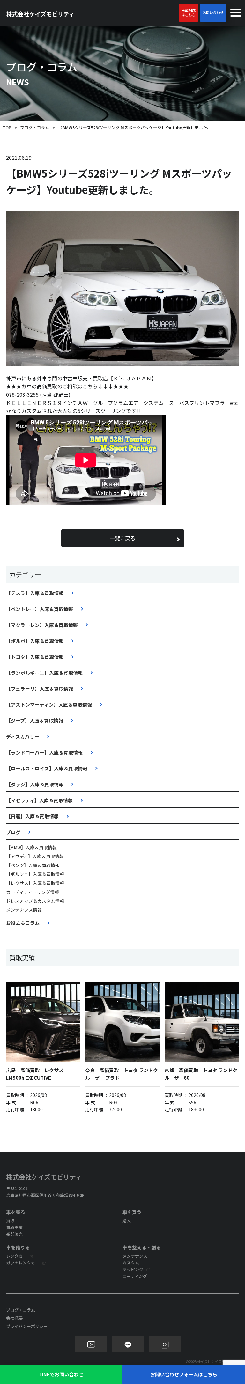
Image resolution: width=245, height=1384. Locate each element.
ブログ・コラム (34, 127)
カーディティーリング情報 (32, 892)
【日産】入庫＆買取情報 (32, 816)
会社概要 (14, 1318)
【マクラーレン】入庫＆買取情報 (42, 625)
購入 (126, 1221)
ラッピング (132, 1269)
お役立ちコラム (23, 922)
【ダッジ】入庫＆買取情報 (34, 784)
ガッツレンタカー (22, 1263)
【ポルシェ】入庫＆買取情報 (35, 874)
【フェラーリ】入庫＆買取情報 (39, 688)
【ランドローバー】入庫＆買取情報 (44, 752)
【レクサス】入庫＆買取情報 (35, 883)
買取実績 (14, 1227)
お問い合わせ (213, 12)
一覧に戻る (122, 538)
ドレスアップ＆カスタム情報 (35, 901)
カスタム (130, 1263)
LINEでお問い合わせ (61, 1374)
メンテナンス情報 (24, 910)
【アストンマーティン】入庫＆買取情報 (49, 704)
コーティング (134, 1276)
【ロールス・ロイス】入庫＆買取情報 (46, 768)
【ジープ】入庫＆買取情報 (34, 720)
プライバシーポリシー (27, 1326)
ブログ (13, 832)
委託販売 (14, 1234)
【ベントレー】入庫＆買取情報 (39, 609)
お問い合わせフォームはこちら (183, 1374)
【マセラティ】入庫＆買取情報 (39, 800)
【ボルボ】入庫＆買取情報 (34, 640)
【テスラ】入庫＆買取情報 (34, 593)
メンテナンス (134, 1256)
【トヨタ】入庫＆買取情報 (34, 656)
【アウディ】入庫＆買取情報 (35, 856)
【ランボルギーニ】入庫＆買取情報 (44, 672)
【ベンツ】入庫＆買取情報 (33, 865)
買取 (10, 1221)
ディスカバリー (22, 736)
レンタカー (16, 1256)
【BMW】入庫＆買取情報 (31, 847)
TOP (7, 127)
